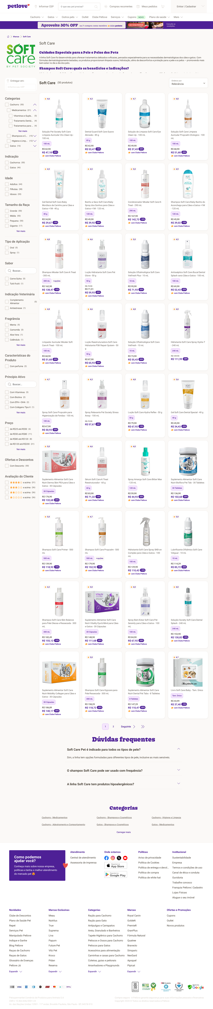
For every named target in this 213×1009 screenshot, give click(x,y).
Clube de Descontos (20, 915)
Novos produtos (175, 925)
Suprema (54, 930)
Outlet (170, 920)
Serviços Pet (16, 930)
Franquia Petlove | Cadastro (187, 887)
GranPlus (132, 930)
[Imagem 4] (60, 126)
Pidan (52, 960)
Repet (12, 925)
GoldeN (131, 920)
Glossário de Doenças (21, 960)
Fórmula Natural (136, 935)
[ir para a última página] (143, 727)
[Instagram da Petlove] (113, 858)
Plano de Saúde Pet (20, 920)
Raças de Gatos (18, 955)
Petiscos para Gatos (99, 945)
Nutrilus (53, 920)
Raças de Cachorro (19, 950)
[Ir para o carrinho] (163, 6)
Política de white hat (149, 877)
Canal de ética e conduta (185, 872)
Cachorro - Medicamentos (54, 817)
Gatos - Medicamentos (163, 824)
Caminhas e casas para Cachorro (106, 955)
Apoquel (131, 960)
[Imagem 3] (59, 126)
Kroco (52, 955)
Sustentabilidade (181, 857)
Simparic (132, 950)
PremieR (132, 925)
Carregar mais (124, 832)
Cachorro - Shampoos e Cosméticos (114, 817)
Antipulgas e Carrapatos (101, 925)
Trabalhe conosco (182, 882)
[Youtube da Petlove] (125, 858)
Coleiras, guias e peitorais (102, 960)
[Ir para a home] (18, 8)
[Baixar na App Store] (120, 866)
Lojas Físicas (179, 892)
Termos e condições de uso (187, 867)
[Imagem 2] (57, 126)
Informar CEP (46, 6)
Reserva (53, 965)
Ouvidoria (177, 877)
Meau (52, 915)
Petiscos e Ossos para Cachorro (105, 940)
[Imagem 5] (61, 126)
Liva (51, 935)
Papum (53, 940)
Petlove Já (15, 965)
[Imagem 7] (105, 126)
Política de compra (148, 872)
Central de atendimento (83, 857)
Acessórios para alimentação (104, 950)
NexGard (132, 955)
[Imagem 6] (104, 126)
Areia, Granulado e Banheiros (104, 930)
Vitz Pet (53, 950)
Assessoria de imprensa (83, 862)
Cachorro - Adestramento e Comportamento (63, 824)
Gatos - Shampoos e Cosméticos (113, 824)
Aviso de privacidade (149, 857)
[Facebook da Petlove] (106, 858)
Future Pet (54, 945)
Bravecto (132, 945)
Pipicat (131, 965)
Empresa (177, 862)
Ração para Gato (97, 920)
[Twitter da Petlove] (119, 858)
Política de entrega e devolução (154, 867)
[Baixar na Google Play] (120, 875)
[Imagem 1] (56, 126)
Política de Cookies (148, 862)
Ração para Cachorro (99, 915)
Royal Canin (134, 915)
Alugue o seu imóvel (183, 897)
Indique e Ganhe (18, 940)
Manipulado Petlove (20, 935)
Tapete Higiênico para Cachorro (105, 935)
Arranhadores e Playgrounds (103, 965)
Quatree (131, 940)
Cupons (171, 915)
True (51, 925)
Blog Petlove (16, 945)
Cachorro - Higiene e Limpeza (166, 817)
